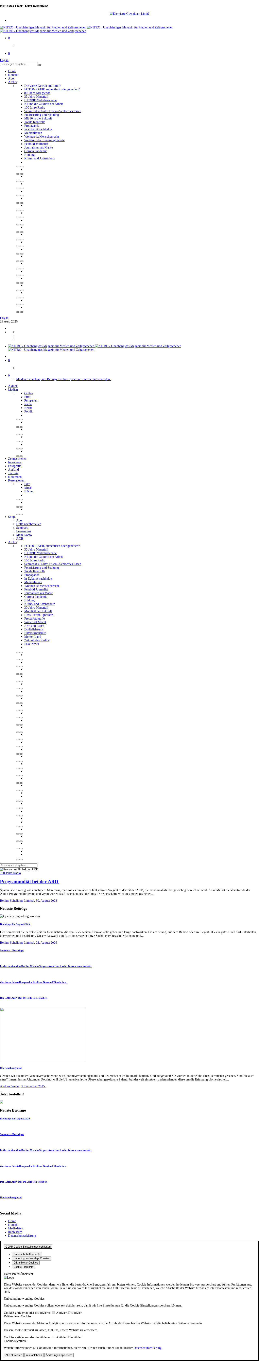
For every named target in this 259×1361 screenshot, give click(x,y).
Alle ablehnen (34, 1355)
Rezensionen (16, 480)
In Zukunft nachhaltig (38, 129)
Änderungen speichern (59, 1355)
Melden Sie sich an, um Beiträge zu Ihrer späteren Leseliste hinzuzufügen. (63, 379)
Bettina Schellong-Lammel (17, 900)
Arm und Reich (34, 625)
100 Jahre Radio (34, 107)
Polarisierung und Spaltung (41, 114)
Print (27, 397)
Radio (28, 404)
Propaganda (31, 125)
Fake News (31, 644)
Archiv (12, 82)
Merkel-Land (32, 636)
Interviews (14, 462)
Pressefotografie (34, 618)
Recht (28, 407)
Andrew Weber (9, 1086)
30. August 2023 (47, 900)
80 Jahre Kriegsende (37, 93)
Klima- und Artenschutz (39, 158)
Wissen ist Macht (35, 622)
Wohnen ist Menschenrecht (41, 136)
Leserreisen (23, 531)
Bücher (29, 491)
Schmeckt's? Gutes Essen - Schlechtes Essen (52, 111)
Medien (13, 389)
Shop (11, 516)
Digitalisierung (33, 629)
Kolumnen (15, 476)
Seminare (22, 527)
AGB (19, 538)
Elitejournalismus (35, 633)
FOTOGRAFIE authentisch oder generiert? (52, 89)
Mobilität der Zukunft (38, 611)
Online (28, 393)
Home (12, 71)
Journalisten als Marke (38, 147)
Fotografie (14, 466)
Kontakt (13, 74)
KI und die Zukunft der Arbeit (43, 104)
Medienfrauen (33, 133)
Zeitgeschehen (17, 458)
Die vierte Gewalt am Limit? (42, 85)
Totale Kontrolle (34, 122)
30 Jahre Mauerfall (36, 607)
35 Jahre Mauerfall (36, 96)
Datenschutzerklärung (22, 1235)
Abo (11, 78)
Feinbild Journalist (36, 144)
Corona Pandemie (35, 151)
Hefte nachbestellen (28, 524)
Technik (13, 473)
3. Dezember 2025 (33, 1086)
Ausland (13, 469)
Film (27, 484)
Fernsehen (30, 400)
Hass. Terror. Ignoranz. (39, 615)
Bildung (29, 154)
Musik (28, 487)
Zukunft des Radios (36, 640)
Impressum (15, 1232)
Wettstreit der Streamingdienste (44, 140)
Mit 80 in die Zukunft (38, 118)
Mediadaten (15, 1228)
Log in (4, 60)
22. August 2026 (47, 942)
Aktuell (13, 386)
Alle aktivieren (13, 1355)
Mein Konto (24, 535)
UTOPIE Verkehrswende (40, 100)
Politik (28, 411)
